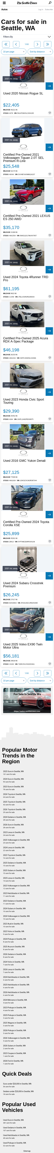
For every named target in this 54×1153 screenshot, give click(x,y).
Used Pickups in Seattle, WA (14, 1144)
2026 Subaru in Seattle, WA (14, 1047)
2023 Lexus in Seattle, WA (14, 833)
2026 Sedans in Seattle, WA (14, 955)
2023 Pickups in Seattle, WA (14, 1009)
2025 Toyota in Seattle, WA (14, 803)
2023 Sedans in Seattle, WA (14, 902)
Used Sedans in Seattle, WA (14, 1129)
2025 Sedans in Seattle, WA (14, 864)
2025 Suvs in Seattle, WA (13, 772)
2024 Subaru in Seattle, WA (14, 909)
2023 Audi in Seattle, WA (13, 925)
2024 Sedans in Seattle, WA (14, 818)
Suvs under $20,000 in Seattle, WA (17, 1085)
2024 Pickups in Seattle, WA (14, 940)
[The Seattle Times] (27, 3)
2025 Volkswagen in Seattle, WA (16, 841)
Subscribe (49, 9)
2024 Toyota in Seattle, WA (14, 795)
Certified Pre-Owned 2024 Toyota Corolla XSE (26, 523)
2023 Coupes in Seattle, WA (14, 1054)
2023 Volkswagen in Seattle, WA (16, 887)
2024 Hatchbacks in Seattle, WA (16, 978)
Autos (4, 9)
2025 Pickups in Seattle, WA (14, 1016)
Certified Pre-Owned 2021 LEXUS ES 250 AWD (26, 217)
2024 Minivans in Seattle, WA (15, 1001)
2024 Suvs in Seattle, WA (13, 780)
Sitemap (27, 1151)
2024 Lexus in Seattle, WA (14, 849)
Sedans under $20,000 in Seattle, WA (18, 1092)
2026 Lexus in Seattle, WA (14, 970)
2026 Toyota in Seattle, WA (14, 810)
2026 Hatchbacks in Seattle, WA (16, 993)
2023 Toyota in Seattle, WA (14, 856)
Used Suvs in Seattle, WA (13, 1121)
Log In (40, 9)
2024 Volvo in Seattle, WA (13, 963)
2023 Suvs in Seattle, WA (13, 788)
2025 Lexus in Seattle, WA (14, 879)
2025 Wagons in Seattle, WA (14, 1024)
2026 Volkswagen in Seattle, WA (16, 1039)
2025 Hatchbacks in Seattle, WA (16, 986)
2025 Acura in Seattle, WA (14, 948)
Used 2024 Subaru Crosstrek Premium (23, 585)
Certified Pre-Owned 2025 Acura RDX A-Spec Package (25, 340)
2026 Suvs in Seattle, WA (13, 826)
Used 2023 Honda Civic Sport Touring (23, 401)
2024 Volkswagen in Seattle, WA (16, 917)
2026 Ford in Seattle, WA (13, 1062)
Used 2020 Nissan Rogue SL (23, 93)
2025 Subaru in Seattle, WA (14, 871)
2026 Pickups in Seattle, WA (14, 1031)
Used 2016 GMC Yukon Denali (24, 460)
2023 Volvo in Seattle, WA (13, 932)
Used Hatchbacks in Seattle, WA (16, 1136)
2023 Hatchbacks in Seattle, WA (16, 894)
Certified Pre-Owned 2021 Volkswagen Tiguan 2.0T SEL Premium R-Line (23, 157)
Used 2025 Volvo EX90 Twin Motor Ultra (22, 646)
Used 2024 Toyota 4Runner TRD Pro (25, 278)
